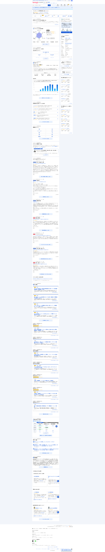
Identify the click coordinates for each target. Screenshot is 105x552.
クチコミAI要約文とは (42, 147)
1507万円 (68, 96)
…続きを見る (41, 480)
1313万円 (68, 101)
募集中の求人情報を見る (38, 499)
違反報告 (57, 174)
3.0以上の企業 (41, 13)
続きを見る (56, 24)
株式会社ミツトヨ (36, 324)
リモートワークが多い (43, 278)
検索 (71, 0)
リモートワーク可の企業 (45, 13)
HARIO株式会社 (36, 476)
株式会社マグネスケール (37, 338)
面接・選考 (65, 15)
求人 (42, 15)
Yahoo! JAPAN (59, 0)
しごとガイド (44, 537)
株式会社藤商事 (35, 350)
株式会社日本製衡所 (36, 363)
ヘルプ (62, 0)
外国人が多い (34, 278)
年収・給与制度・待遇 (40, 162)
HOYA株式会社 (50, 492)
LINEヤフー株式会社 (34, 544)
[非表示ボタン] (71, 549)
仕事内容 (37, 180)
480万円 (68, 121)
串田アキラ (70, 0)
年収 (53, 15)
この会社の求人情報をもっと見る (54, 335)
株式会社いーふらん (38, 508)
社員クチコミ (47, 15)
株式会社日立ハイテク (36, 375)
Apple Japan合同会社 (53, 508)
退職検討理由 (38, 200)
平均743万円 (46, 12)
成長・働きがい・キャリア (40, 262)
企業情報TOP (40, 528)
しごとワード (48, 537)
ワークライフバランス (39, 234)
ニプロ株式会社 (36, 492)
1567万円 (68, 82)
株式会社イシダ (35, 388)
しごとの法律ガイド (40, 537)
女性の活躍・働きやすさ (40, 248)
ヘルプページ (66, 525)
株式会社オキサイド (36, 402)
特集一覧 (51, 537)
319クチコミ (42, 12)
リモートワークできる (49, 278)
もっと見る (70, 103)
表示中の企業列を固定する (37, 421)
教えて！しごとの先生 (34, 537)
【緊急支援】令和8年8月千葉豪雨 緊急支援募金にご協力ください (40, 0)
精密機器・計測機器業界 (35, 13)
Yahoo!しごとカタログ (35, 528)
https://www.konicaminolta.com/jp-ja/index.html (68, 43)
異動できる (38, 278)
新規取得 (49, 2)
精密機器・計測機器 (67, 38)
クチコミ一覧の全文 (54, 146)
